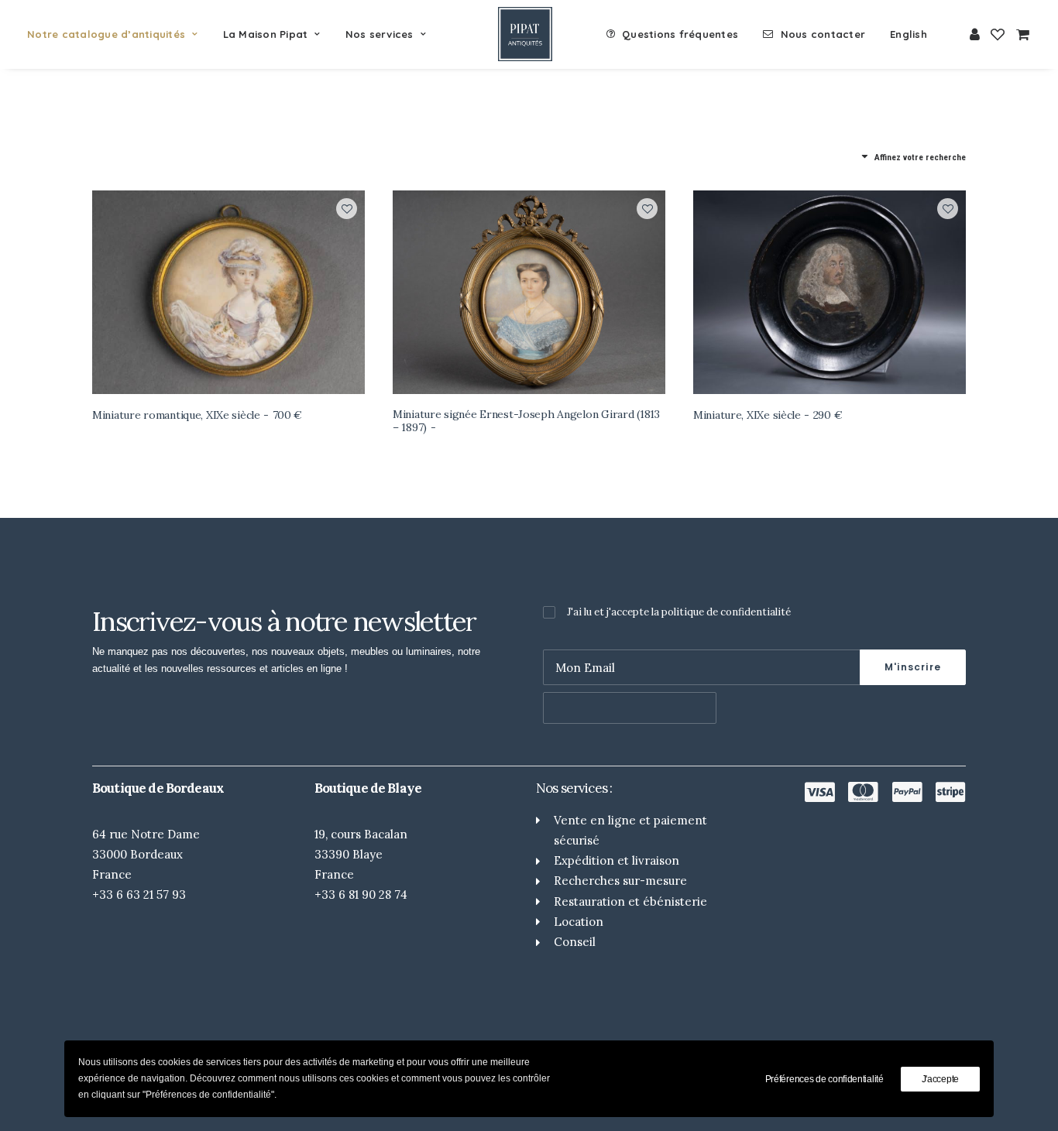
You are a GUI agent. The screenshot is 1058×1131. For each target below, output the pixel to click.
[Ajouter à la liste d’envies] (346, 208)
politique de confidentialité (726, 612)
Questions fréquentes (680, 34)
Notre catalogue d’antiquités (106, 34)
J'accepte (940, 1079)
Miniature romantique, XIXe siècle (197, 415)
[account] (975, 34)
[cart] (1020, 34)
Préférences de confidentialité (824, 1079)
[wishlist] (997, 34)
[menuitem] (118, 34)
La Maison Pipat (265, 34)
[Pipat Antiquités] (525, 34)
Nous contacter (823, 34)
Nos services (379, 34)
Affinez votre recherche (920, 158)
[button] (228, 292)
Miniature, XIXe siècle (767, 415)
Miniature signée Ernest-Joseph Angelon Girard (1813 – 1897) (526, 420)
